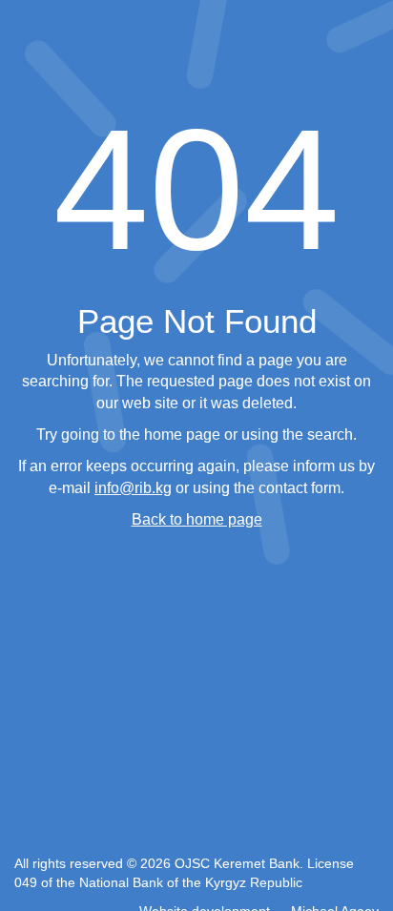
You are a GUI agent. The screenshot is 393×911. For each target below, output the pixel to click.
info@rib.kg (133, 488)
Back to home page (197, 519)
